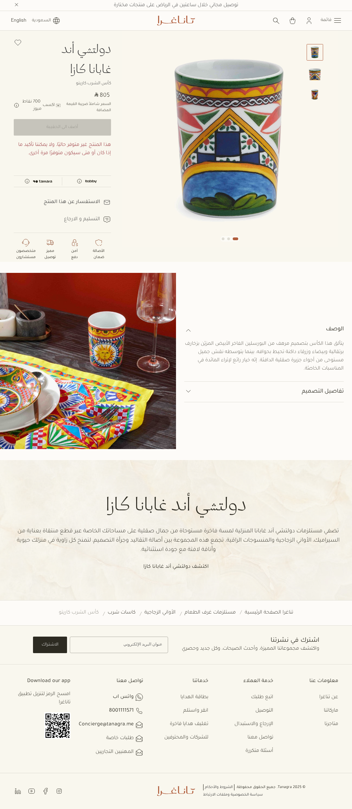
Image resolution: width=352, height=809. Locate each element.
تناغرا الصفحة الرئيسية (269, 613)
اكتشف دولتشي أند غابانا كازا (176, 567)
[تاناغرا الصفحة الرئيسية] (176, 21)
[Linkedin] (18, 791)
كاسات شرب (121, 613)
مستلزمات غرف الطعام (210, 613)
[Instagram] (59, 791)
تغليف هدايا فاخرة (189, 724)
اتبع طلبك (262, 697)
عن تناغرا (328, 697)
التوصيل (264, 711)
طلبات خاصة (120, 738)
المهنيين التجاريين (115, 752)
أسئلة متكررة (259, 751)
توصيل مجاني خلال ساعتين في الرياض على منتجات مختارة (176, 5)
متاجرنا (331, 724)
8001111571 (121, 711)
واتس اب (123, 697)
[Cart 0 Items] (292, 21)
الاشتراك (50, 644)
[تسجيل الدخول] (309, 21)
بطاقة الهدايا (194, 697)
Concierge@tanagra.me (106, 724)
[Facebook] (45, 791)
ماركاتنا (331, 711)
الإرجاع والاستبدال (253, 724)
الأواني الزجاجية (160, 613)
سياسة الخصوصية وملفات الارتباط (233, 795)
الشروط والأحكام (219, 787)
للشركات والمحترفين (186, 738)
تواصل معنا (260, 738)
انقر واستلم (195, 711)
